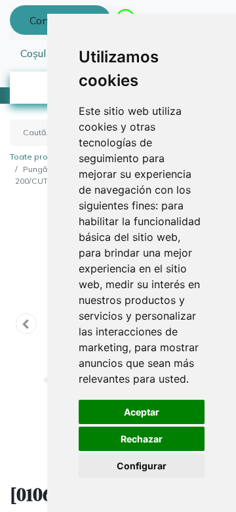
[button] (26, 324)
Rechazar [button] (142, 438)
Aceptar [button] (141, 411)
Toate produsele (42, 156)
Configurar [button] (142, 465)
